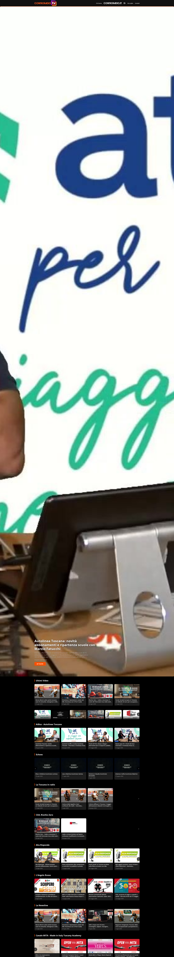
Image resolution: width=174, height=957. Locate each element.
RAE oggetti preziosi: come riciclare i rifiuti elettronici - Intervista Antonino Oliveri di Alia (126, 866)
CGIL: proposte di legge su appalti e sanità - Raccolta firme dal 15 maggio (126, 895)
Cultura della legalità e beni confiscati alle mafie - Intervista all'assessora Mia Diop (72, 806)
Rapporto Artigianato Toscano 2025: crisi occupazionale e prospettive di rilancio (126, 926)
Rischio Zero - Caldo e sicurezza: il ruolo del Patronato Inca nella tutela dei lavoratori (100, 701)
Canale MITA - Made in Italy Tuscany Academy (58, 935)
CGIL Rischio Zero (44, 814)
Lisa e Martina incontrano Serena (72, 774)
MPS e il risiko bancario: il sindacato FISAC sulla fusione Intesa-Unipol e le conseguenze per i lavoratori (73, 896)
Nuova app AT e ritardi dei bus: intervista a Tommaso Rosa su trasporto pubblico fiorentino (125, 745)
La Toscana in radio (45, 784)
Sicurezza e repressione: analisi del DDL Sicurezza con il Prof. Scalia (73, 701)
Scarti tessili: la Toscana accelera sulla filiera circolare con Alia (99, 865)
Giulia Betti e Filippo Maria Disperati (100, 955)
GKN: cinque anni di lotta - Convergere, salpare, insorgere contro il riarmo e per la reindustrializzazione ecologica (98, 927)
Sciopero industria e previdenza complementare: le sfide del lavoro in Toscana (47, 896)
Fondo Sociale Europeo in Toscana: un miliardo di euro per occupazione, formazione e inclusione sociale (126, 701)
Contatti (137, 3)
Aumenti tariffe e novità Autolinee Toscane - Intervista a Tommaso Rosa (73, 744)
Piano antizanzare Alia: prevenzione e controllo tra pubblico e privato (73, 865)
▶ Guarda (40, 664)
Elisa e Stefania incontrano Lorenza (46, 774)
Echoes (39, 754)
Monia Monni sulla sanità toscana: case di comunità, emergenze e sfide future (47, 701)
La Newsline (42, 905)
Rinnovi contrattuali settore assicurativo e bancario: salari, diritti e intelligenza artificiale (100, 896)
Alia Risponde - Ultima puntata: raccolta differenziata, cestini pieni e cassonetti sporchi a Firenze (47, 866)
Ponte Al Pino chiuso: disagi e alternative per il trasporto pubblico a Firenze (100, 745)
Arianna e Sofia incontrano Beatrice (126, 774)
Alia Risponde (42, 845)
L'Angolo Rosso (43, 875)
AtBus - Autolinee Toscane (49, 724)
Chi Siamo (99, 3)
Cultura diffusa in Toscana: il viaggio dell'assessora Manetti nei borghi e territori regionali (100, 806)
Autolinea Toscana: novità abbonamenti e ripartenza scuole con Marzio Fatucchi (46, 745)
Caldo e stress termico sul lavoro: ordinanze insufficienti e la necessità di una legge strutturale (73, 836)
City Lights (130, 3)
